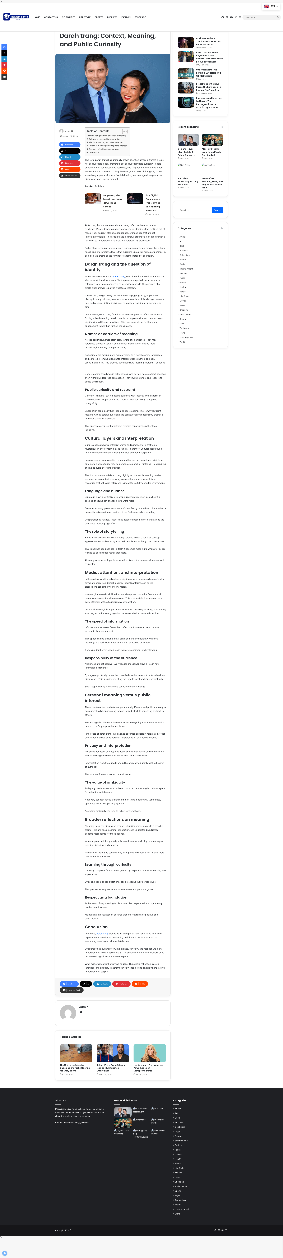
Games (183, 282)
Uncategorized (186, 337)
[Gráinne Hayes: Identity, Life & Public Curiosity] (188, 140)
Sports (99, 17)
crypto (183, 259)
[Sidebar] (240, 17)
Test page (140, 17)
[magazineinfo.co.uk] (17, 17)
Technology (185, 328)
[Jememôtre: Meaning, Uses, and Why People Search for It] (212, 170)
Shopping (184, 310)
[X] (227, 17)
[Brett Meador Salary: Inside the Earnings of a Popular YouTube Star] (186, 87)
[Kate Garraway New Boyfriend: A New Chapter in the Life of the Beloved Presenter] (186, 56)
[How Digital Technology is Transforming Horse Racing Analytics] (135, 198)
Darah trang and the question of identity (107, 135)
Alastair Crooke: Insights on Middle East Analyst (212, 152)
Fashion (125, 17)
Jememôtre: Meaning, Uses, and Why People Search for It (212, 183)
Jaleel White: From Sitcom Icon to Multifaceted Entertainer (111, 1068)
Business (112, 17)
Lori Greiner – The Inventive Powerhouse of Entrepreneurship (148, 1068)
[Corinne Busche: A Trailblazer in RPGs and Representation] (186, 42)
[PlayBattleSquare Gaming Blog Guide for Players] (141, 1134)
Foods (182, 278)
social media (185, 314)
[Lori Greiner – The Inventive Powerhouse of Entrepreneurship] (150, 1053)
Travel (182, 333)
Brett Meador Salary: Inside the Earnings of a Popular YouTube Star (208, 87)
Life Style (85, 17)
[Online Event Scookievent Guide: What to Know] (141, 1112)
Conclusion (94, 152)
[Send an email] (72, 131)
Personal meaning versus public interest (108, 145)
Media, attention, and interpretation (105, 142)
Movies (183, 301)
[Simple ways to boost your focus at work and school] (93, 198)
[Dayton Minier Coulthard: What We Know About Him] (123, 1134)
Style (182, 323)
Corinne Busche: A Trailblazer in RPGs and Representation (208, 41)
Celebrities (68, 17)
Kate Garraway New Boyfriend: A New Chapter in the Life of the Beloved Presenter (209, 57)
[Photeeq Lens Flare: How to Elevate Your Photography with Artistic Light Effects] (186, 102)
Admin (67, 131)
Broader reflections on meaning (104, 149)
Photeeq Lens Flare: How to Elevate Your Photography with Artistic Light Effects (209, 103)
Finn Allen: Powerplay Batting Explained (188, 181)
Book (182, 246)
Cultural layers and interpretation (104, 139)
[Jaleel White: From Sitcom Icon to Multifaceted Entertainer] (113, 1053)
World (182, 342)
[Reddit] (4, 71)
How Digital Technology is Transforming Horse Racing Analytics (153, 203)
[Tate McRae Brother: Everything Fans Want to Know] (160, 1123)
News (182, 305)
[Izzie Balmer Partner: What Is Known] (160, 1134)
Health (183, 287)
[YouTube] (231, 17)
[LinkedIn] (4, 59)
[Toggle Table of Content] (123, 131)
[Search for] (278, 17)
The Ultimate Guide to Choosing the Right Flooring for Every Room (75, 1068)
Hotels (183, 291)
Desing (183, 264)
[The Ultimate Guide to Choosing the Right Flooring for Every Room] (76, 1053)
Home (37, 17)
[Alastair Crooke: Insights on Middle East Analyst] (212, 140)
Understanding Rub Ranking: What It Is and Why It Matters (208, 72)
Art (181, 241)
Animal (183, 237)
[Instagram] (236, 17)
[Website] (81, 1012)
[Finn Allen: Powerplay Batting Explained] (188, 170)
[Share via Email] (4, 77)
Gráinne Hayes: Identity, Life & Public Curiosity (186, 152)
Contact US (51, 17)
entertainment (186, 269)
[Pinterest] (4, 65)
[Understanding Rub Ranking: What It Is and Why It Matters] (186, 73)
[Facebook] (222, 17)
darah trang (119, 276)
